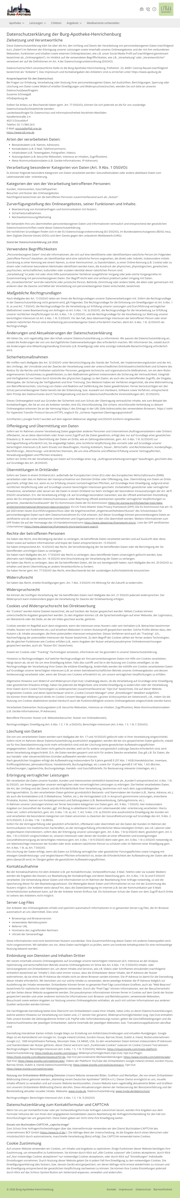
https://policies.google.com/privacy (56, 1053)
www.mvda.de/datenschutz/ (133, 1091)
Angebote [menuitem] (72, 23)
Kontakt (111, 1189)
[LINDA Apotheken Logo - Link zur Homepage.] (166, 9)
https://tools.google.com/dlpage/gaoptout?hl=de (36, 1057)
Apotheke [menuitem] (15, 23)
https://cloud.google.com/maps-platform (132, 1049)
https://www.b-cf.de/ (53, 1132)
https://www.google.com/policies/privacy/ (98, 1065)
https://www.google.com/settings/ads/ (147, 1057)
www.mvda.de (77, 1091)
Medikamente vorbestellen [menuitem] (103, 23)
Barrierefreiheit (163, 1189)
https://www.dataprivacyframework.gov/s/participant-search (61, 526)
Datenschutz (143, 1189)
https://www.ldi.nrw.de (20, 132)
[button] (154, 9)
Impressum (126, 1189)
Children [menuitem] (56, 23)
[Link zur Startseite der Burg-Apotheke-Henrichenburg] (19, 9)
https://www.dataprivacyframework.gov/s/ (110, 522)
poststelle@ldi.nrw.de (28, 128)
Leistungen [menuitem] (36, 23)
